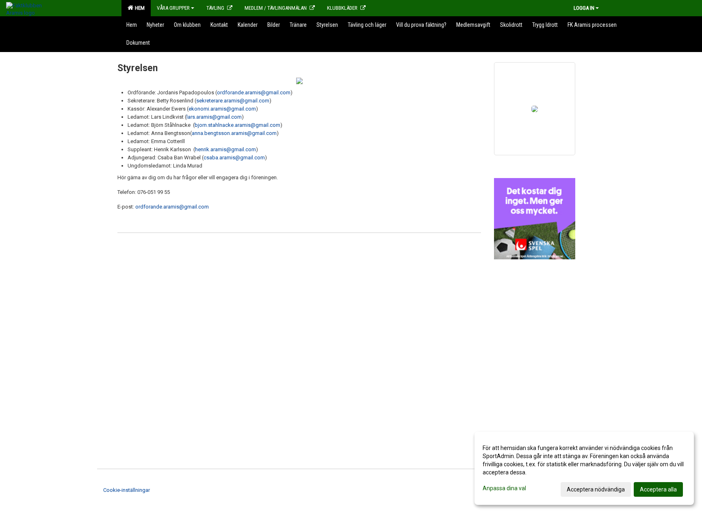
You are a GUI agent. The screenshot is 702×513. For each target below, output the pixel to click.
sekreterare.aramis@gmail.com (232, 101)
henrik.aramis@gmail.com (225, 149)
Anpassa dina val (504, 488)
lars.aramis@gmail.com (214, 117)
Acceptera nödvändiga (596, 489)
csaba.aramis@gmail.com (234, 157)
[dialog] (584, 468)
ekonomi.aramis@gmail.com (222, 109)
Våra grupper (173, 8)
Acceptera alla (658, 489)
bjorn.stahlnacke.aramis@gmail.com (237, 125)
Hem (138, 8)
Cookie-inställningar (126, 490)
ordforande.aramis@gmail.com (253, 92)
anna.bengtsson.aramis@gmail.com (234, 133)
